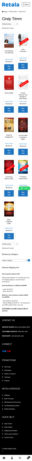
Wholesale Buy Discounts (12, 402)
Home (5, 11)
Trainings (7, 377)
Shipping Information (10, 431)
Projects (7, 381)
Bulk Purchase (9, 399)
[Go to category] (29, 260)
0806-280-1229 (23, 331)
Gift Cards (7, 367)
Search (20, 458)
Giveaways (7, 370)
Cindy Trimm (9, 59)
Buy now (23, 66)
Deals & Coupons (10, 374)
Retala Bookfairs (9, 409)
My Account (12, 458)
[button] (24, 188)
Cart (27, 456)
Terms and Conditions (11, 434)
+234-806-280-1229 (17, 336)
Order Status (8, 427)
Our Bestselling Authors (11, 406)
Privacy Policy (8, 437)
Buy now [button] (9, 67)
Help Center (8, 424)
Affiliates (7, 395)
